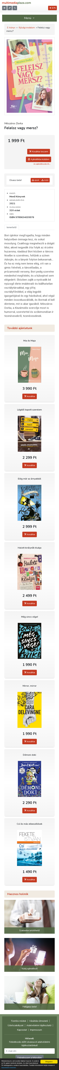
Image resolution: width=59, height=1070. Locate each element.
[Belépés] (4, 8)
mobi (46, 180)
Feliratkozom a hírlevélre (29, 1057)
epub (36, 180)
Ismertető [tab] (11, 227)
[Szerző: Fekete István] (29, 848)
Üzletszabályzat (15, 1025)
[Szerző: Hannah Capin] (29, 572)
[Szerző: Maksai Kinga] (29, 364)
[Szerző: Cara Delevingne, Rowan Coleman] (29, 710)
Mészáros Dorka (13, 123)
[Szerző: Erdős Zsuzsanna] (29, 433)
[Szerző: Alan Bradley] (29, 503)
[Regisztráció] (9, 8)
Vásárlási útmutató (38, 1021)
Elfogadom (49, 1062)
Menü (28, 18)
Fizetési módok (18, 1021)
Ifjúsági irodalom (27, 27)
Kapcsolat (22, 1029)
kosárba (30, 396)
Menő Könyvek (17, 196)
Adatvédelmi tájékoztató (38, 1025)
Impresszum (36, 1029)
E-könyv (11, 27)
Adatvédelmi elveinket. (8, 1067)
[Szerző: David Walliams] (29, 779)
